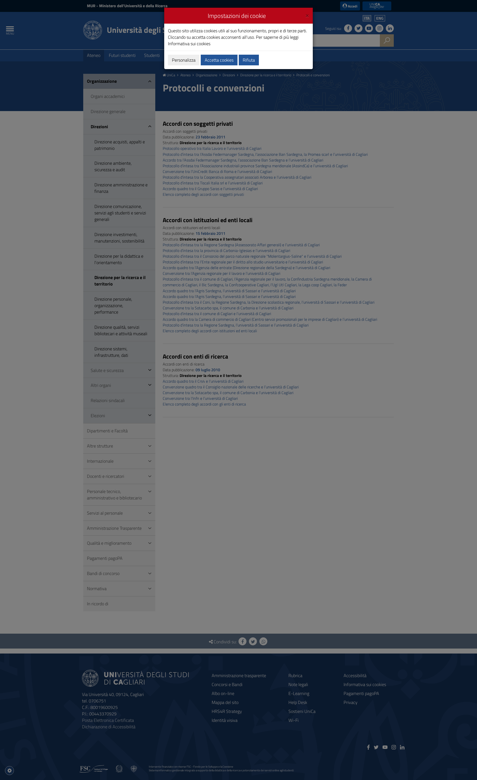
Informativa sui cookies (189, 43)
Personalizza (184, 60)
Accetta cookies (219, 60)
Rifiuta (249, 60)
